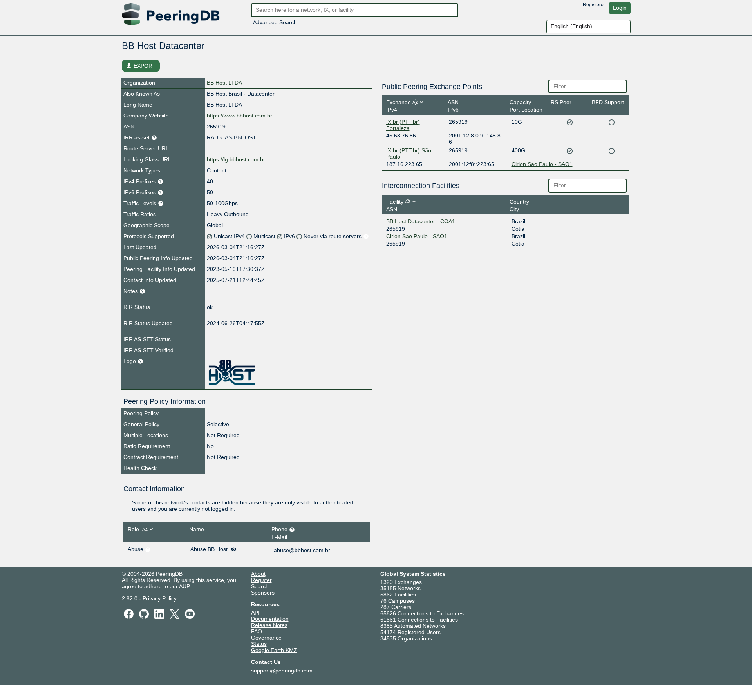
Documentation (270, 619)
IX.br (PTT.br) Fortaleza (403, 125)
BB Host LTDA (224, 83)
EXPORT (141, 66)
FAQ (256, 631)
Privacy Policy (160, 598)
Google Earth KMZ (274, 650)
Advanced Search (275, 22)
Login (620, 8)
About (258, 574)
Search (260, 586)
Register (592, 4)
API (255, 612)
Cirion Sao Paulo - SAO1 (542, 164)
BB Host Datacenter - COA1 (420, 221)
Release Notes (269, 625)
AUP (184, 586)
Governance (266, 637)
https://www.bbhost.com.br (239, 115)
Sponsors (263, 592)
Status (259, 644)
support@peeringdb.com (282, 670)
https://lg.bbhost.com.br (236, 159)
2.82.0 (129, 598)
